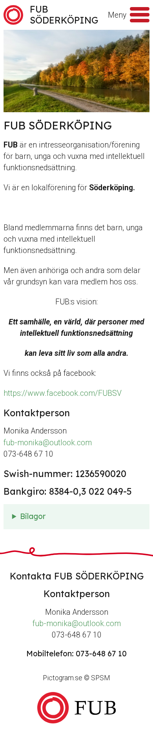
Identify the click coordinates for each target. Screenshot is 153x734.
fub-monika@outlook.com (48, 442)
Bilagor (33, 516)
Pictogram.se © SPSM (76, 678)
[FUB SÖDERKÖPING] (76, 708)
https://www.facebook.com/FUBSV (63, 393)
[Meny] (139, 15)
